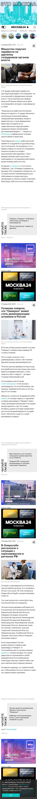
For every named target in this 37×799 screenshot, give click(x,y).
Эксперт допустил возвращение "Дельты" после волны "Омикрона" (21, 710)
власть (3, 237)
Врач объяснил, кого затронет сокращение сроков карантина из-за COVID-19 (20, 456)
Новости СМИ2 (6, 271)
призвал (18, 141)
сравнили (5, 653)
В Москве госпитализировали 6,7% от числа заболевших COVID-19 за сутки (20, 718)
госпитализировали (9, 384)
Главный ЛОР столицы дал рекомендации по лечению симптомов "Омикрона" (19, 463)
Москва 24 (18, 27)
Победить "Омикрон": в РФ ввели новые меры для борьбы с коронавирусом (21, 221)
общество (10, 237)
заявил (4, 398)
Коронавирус (12, 729)
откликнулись (15, 166)
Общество (20, 45)
